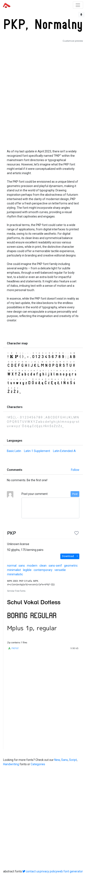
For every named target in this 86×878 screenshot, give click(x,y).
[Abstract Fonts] (6, 5)
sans (22, 565)
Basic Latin (14, 451)
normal (11, 565)
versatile (60, 570)
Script (73, 759)
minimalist (14, 570)
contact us (32, 871)
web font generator (70, 871)
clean (43, 565)
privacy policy (48, 871)
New (57, 759)
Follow (75, 469)
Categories (38, 764)
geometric (71, 565)
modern (32, 565)
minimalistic (15, 574)
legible (27, 570)
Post (75, 494)
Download (68, 556)
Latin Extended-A (64, 451)
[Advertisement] (43, 94)
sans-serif (55, 565)
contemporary (43, 570)
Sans (64, 759)
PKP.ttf (15, 648)
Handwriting (11, 764)
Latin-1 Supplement (37, 451)
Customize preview (73, 41)
